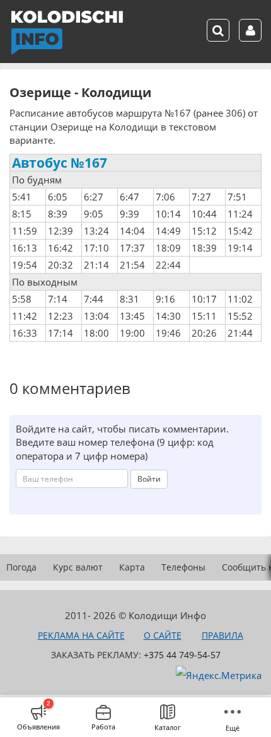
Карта (132, 567)
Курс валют (78, 567)
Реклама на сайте (81, 635)
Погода (21, 567)
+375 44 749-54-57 (182, 655)
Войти (149, 478)
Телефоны (183, 567)
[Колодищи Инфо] (66, 33)
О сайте (163, 635)
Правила (222, 635)
